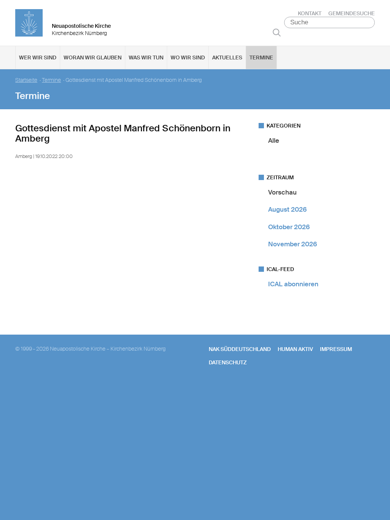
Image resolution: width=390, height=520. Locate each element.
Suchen (277, 32)
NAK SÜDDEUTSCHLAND (240, 349)
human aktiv (295, 349)
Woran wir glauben (92, 57)
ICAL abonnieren (293, 284)
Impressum (336, 349)
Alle (273, 140)
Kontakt (309, 13)
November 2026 (292, 244)
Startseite (26, 80)
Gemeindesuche (351, 13)
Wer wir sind (37, 57)
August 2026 (287, 209)
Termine (261, 57)
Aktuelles (227, 57)
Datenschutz (228, 362)
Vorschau (282, 192)
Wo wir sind (188, 57)
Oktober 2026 (289, 227)
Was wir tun (146, 57)
